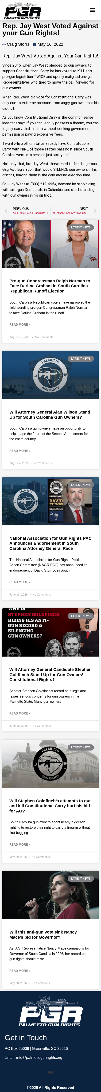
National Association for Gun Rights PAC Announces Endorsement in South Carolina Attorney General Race (50, 543)
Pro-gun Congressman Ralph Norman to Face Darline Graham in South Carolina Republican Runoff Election (49, 286)
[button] (92, 10)
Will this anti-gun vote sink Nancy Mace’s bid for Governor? (43, 935)
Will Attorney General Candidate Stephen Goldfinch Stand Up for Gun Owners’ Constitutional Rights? (50, 674)
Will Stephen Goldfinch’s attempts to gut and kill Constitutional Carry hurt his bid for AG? (50, 806)
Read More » (20, 324)
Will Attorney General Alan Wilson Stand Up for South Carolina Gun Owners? (49, 415)
